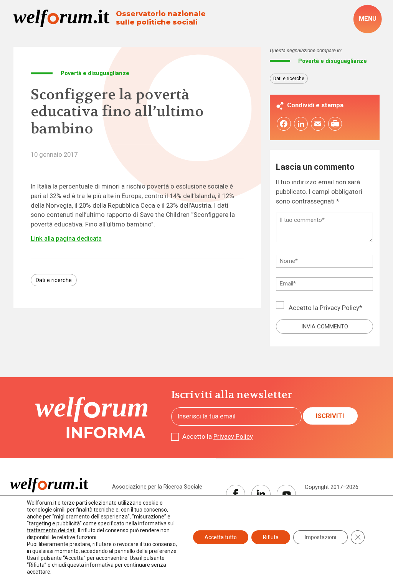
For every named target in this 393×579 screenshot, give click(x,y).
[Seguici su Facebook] (235, 494)
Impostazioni (320, 537)
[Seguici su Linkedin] (261, 494)
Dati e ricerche (54, 280)
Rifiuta (271, 537)
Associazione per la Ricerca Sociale (157, 486)
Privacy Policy (339, 308)
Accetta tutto (221, 537)
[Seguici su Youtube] (286, 494)
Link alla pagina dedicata (66, 238)
